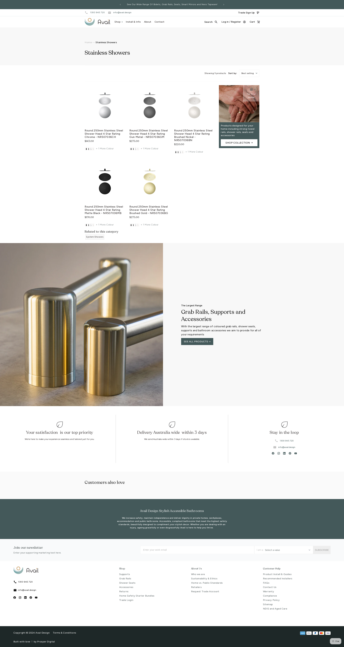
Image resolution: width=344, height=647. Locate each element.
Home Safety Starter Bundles (136, 595)
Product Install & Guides (277, 574)
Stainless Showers (106, 42)
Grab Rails (125, 578)
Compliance (270, 595)
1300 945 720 (97, 12)
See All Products (196, 341)
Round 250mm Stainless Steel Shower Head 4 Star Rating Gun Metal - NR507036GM (148, 134)
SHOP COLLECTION (237, 142)
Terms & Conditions (64, 632)
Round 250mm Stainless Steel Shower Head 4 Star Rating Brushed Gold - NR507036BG (148, 210)
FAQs (266, 582)
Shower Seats (127, 582)
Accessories (126, 587)
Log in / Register (231, 22)
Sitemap (268, 604)
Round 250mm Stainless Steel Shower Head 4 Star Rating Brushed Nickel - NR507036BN (193, 135)
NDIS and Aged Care (275, 608)
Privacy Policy (271, 600)
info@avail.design (122, 12)
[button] (211, 22)
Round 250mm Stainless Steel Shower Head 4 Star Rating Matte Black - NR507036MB (104, 210)
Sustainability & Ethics (204, 578)
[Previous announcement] (120, 4)
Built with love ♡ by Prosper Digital (34, 641)
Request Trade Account (205, 591)
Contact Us (269, 587)
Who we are (198, 574)
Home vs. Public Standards (207, 582)
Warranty (268, 591)
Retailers (196, 587)
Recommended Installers (277, 578)
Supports (124, 574)
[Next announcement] (223, 4)
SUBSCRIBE (322, 550)
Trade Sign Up (246, 12)
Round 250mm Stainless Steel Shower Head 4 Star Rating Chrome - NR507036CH (104, 134)
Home (88, 42)
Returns (123, 591)
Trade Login (126, 600)
